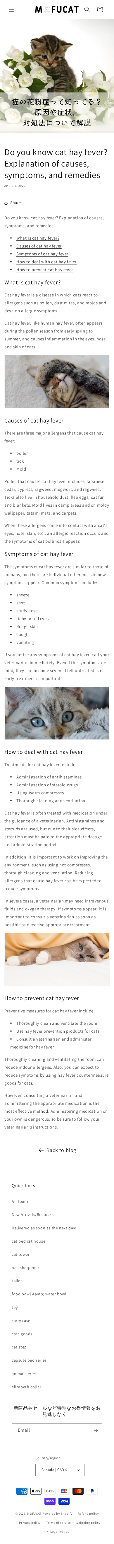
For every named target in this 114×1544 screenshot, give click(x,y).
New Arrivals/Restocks (33, 1214)
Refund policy (88, 1513)
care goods (22, 1333)
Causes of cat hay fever (39, 246)
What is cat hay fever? (37, 238)
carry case (21, 1320)
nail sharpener (25, 1267)
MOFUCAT (34, 1513)
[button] (11, 9)
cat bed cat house (28, 1241)
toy (15, 1307)
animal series (24, 1373)
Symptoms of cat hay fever (42, 254)
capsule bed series (29, 1360)
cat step (19, 1347)
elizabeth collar (27, 1386)
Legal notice (59, 1531)
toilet (17, 1280)
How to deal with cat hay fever (46, 261)
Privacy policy (30, 1523)
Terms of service (58, 1523)
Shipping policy (88, 1523)
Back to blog (61, 1150)
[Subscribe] (95, 1430)
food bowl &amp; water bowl (39, 1294)
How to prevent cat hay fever (44, 269)
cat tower (21, 1254)
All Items (20, 1201)
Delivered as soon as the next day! (44, 1228)
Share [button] (15, 202)
